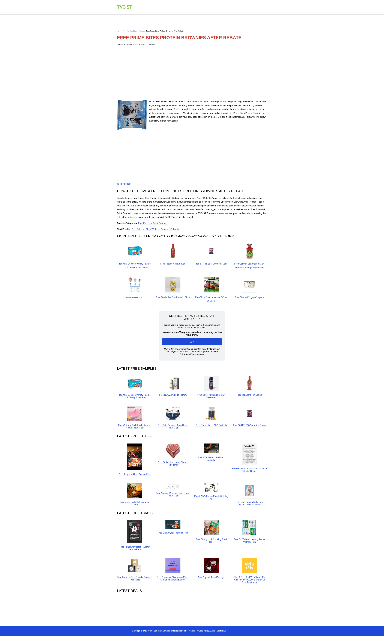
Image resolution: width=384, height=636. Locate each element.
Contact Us (221, 631)
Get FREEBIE (124, 184)
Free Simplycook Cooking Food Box (211, 540)
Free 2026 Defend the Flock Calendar (211, 458)
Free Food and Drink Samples (134, 31)
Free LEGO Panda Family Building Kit (211, 497)
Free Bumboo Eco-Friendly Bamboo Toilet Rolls (134, 578)
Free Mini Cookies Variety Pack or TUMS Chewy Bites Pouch (134, 396)
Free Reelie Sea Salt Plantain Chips (173, 297)
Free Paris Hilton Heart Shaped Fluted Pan (173, 463)
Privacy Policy (203, 631)
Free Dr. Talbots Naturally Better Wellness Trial (249, 540)
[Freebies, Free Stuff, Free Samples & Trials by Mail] (124, 8)
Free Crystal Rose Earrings (211, 577)
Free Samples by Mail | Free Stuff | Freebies (176, 631)
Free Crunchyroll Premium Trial (173, 532)
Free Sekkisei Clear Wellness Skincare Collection (156, 229)
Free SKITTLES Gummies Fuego (211, 263)
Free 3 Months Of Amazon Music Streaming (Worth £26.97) (173, 578)
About (212, 631)
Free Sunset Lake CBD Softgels (211, 425)
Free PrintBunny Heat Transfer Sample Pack (135, 548)
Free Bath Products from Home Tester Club (173, 426)
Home (119, 31)
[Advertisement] (192, 73)
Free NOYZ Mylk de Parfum (173, 395)
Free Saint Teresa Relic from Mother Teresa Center (249, 503)
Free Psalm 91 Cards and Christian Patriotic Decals (249, 469)
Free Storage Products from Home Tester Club (173, 494)
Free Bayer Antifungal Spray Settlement (211, 396)
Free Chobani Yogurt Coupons (249, 297)
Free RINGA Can (134, 297)
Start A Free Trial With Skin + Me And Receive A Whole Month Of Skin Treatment (249, 579)
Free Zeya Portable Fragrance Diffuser (134, 503)
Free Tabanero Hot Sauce (172, 263)
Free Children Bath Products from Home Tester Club (134, 426)
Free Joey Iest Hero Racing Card (134, 474)
